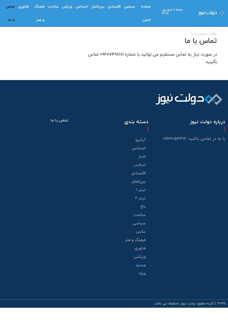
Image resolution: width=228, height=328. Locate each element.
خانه (213, 34)
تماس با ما (59, 120)
